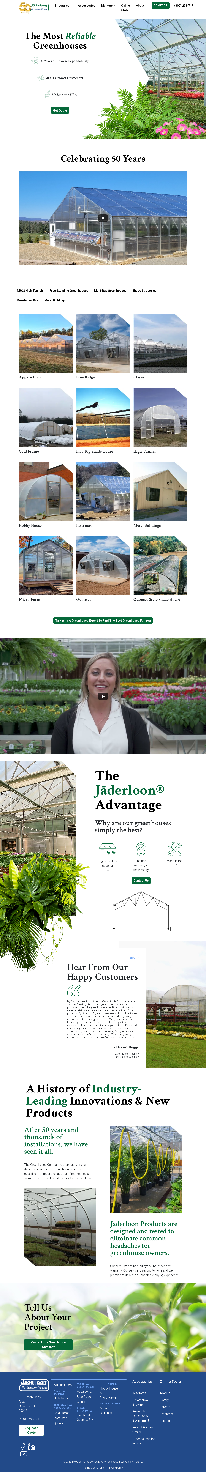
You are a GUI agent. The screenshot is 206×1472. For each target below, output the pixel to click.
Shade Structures (144, 290)
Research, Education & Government (140, 1416)
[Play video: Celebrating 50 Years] (103, 218)
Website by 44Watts (131, 1461)
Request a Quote (31, 1430)
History (164, 1400)
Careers (165, 1407)
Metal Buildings (55, 300)
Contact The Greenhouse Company (48, 1345)
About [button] (140, 5)
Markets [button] (107, 5)
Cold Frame (61, 1413)
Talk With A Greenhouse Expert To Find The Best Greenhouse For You (103, 620)
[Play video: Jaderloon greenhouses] (103, 696)
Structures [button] (62, 5)
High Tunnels (62, 1398)
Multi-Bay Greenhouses (110, 290)
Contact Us (141, 880)
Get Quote (60, 110)
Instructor (60, 1418)
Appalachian (85, 1391)
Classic (81, 1402)
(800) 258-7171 (184, 5)
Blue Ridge (84, 1396)
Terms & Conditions (93, 1467)
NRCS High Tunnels (30, 290)
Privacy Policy (115, 1467)
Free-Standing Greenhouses (69, 290)
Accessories (142, 1381)
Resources (167, 1414)
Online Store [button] (125, 8)
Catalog (165, 1421)
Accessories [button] (86, 5)
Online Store (170, 1381)
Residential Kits (27, 300)
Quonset (59, 1423)
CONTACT (161, 5)
